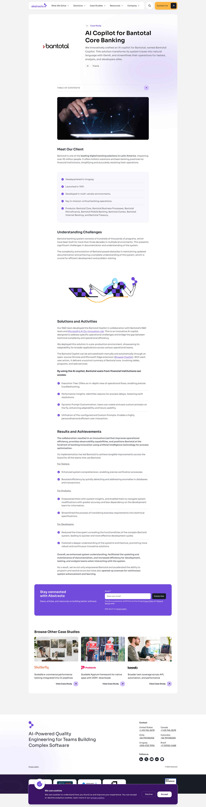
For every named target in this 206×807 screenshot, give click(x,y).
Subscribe (159, 596)
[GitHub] (162, 759)
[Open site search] (149, 6)
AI (88, 66)
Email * (108, 591)
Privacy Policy (148, 601)
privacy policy (97, 798)
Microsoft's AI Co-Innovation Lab (86, 331)
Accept (164, 794)
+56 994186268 (146, 738)
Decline (149, 794)
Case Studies (96, 5)
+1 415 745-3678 (146, 730)
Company (132, 5)
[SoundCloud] (157, 759)
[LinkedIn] (141, 759)
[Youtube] (152, 759)
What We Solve (58, 5)
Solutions (78, 5)
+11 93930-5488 (168, 745)
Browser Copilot (123, 357)
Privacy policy (34, 767)
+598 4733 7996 (147, 745)
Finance (96, 66)
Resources (115, 5)
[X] (146, 759)
